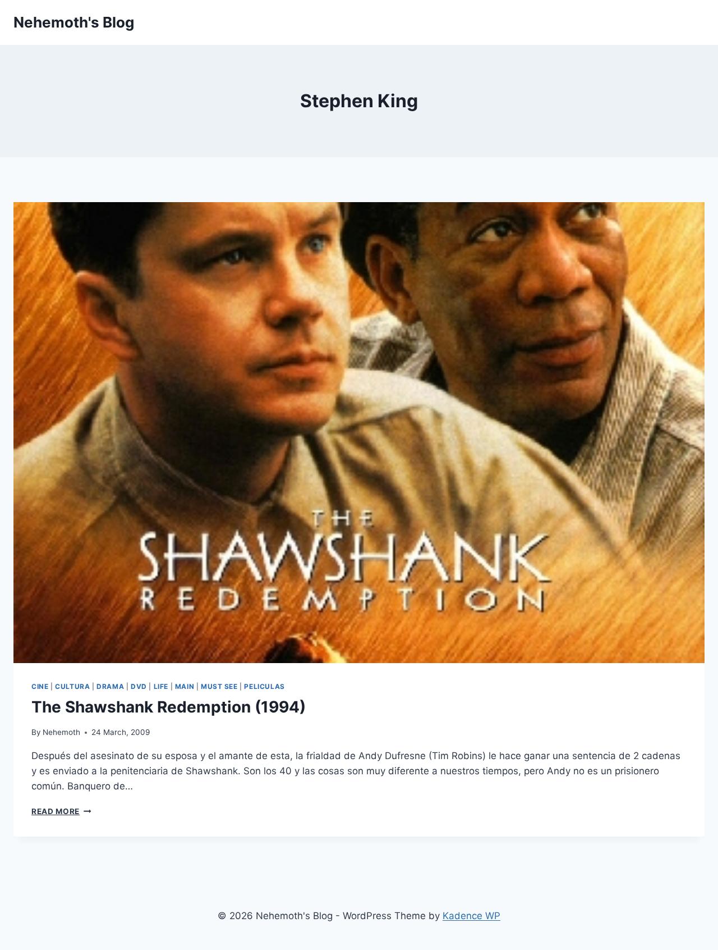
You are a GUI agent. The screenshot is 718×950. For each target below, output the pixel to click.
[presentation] (359, 432)
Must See (219, 686)
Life (161, 686)
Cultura (72, 686)
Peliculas (264, 686)
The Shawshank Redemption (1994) (168, 706)
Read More (61, 811)
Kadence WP (471, 915)
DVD (139, 686)
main (184, 686)
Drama (110, 686)
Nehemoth (61, 732)
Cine (39, 686)
